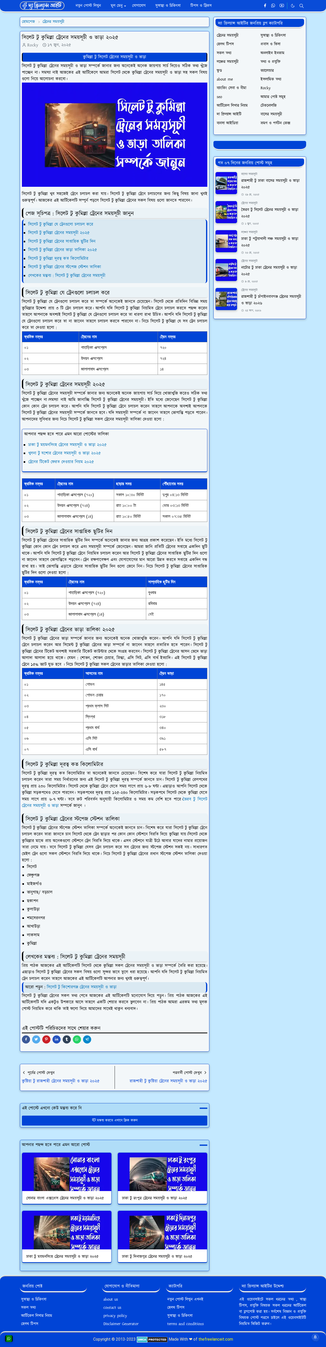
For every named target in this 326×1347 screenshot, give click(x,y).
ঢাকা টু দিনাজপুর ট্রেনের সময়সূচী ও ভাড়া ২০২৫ (157, 1257)
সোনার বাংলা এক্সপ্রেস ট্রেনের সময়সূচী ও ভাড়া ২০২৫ (65, 1198)
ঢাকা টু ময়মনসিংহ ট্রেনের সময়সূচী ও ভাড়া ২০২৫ (67, 445)
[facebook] (265, 6)
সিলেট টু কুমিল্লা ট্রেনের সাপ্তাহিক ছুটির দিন (62, 242)
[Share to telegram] (87, 1039)
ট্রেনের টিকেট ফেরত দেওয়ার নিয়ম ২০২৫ (61, 462)
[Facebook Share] (26, 1039)
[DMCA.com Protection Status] (152, 1339)
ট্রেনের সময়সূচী (249, 203)
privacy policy (115, 1316)
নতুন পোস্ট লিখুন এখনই (185, 1299)
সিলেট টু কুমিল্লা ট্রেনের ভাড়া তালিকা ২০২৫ (62, 250)
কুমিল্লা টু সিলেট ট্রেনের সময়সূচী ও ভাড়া (114, 57)
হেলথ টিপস (29, 1324)
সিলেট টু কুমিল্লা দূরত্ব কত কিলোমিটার (58, 259)
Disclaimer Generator (121, 1324)
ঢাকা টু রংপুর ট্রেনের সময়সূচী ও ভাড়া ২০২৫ (154, 1198)
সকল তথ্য (28, 1308)
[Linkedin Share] (56, 1039)
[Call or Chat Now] (9, 1338)
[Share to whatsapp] (77, 1039)
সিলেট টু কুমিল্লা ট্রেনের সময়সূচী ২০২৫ (59, 233)
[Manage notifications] (315, 1337)
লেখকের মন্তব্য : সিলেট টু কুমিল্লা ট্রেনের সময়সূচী (66, 276)
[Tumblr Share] (67, 1039)
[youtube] (282, 6)
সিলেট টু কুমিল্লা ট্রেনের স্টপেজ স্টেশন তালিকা (64, 267)
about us (110, 1299)
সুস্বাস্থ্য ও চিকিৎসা (33, 1299)
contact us (112, 1308)
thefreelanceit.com (215, 1339)
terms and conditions (185, 1324)
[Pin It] (46, 1039)
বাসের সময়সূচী (249, 174)
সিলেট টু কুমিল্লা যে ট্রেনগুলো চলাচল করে (60, 224)
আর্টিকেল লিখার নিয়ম (36, 1316)
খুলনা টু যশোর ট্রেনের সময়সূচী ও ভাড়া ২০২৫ (64, 453)
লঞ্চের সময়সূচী (249, 232)
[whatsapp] (273, 6)
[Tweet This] (36, 1039)
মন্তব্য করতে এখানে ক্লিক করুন (117, 1120)
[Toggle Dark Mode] (293, 6)
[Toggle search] (301, 5)
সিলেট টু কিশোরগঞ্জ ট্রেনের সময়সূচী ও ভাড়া (82, 987)
